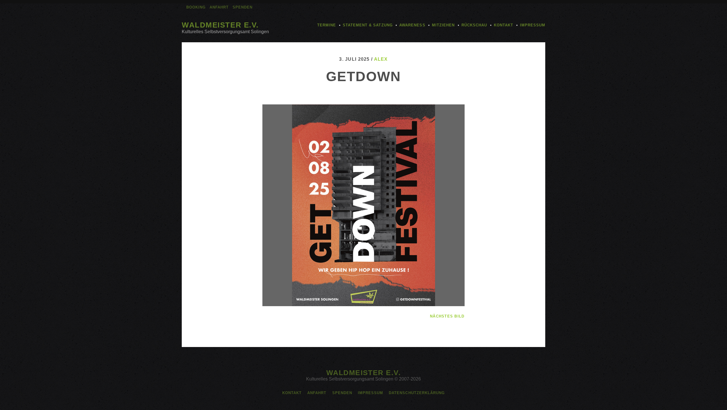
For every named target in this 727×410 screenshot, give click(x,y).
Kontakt (503, 25)
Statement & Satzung (368, 25)
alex (381, 59)
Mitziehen (443, 25)
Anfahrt (219, 7)
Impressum (532, 25)
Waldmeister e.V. (220, 25)
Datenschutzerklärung (417, 393)
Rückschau (474, 25)
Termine (326, 25)
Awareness (412, 25)
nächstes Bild (447, 316)
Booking (196, 7)
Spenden (242, 7)
